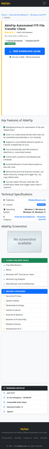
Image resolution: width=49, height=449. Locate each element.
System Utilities (12, 300)
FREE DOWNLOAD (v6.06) (26, 51)
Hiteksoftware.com (37, 200)
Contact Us (27, 438)
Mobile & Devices (13, 324)
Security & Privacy (13, 296)
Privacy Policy (7, 438)
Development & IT (14, 329)
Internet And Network (18, 15)
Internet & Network (14, 314)
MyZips (5, 3)
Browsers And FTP (38, 15)
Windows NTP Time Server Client (20, 274)
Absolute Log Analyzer (15, 279)
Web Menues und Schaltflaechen (20, 284)
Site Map (17, 438)
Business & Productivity (16, 319)
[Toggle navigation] (44, 3)
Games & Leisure (13, 310)
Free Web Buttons (13, 265)
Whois (8, 270)
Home (4, 15)
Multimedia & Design (15, 305)
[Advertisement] (24, 88)
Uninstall (43, 438)
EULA (36, 438)
